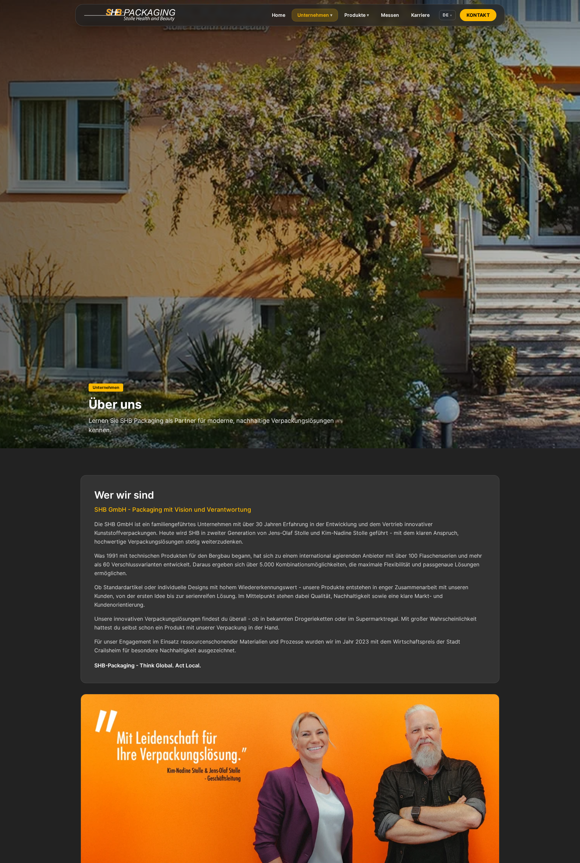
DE (447, 14)
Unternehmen (314, 15)
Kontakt (478, 15)
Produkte (356, 15)
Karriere (420, 15)
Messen (390, 15)
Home (278, 15)
